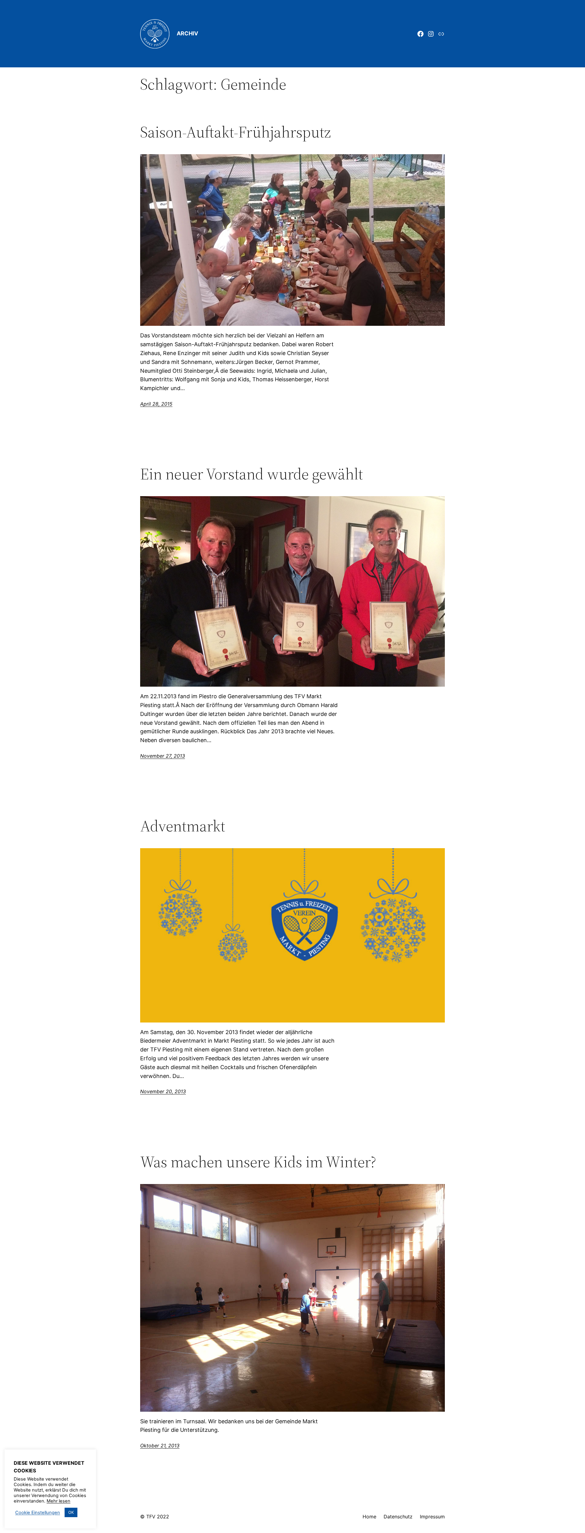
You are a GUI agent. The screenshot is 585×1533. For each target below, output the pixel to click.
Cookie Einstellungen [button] (37, 1512)
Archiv (187, 33)
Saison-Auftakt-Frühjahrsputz (235, 132)
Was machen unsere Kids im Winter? (258, 1162)
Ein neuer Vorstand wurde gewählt (251, 474)
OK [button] (71, 1512)
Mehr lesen (58, 1501)
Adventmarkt (182, 826)
